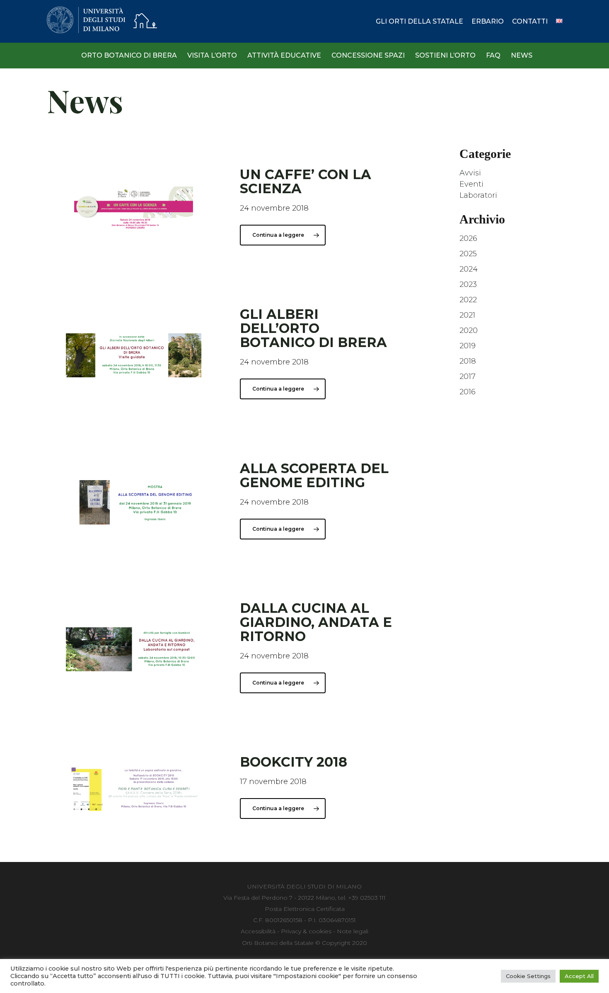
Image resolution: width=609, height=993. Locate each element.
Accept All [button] (579, 976)
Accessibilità (258, 931)
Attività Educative (284, 55)
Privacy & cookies (306, 931)
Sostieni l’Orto (445, 55)
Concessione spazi (368, 55)
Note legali (352, 931)
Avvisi (470, 172)
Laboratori (478, 195)
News (521, 55)
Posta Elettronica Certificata (305, 909)
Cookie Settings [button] (528, 976)
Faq (493, 55)
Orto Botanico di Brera (129, 55)
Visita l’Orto (212, 55)
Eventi (471, 184)
